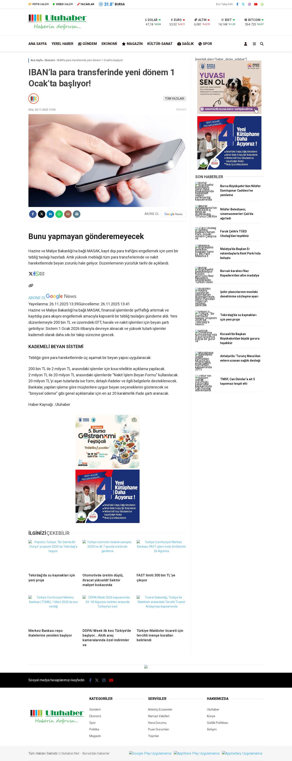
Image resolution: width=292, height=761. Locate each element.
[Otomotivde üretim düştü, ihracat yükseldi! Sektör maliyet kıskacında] (107, 555)
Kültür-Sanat (160, 44)
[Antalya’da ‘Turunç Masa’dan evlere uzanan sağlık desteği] (206, 369)
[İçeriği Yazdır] (76, 214)
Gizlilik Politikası (217, 722)
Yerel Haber (62, 44)
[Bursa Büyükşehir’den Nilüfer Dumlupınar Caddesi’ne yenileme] (206, 199)
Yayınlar (153, 736)
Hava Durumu (157, 722)
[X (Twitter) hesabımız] (243, 4)
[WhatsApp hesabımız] (262, 4)
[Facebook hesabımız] (237, 4)
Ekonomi (109, 44)
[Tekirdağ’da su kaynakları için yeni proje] (53, 555)
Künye (211, 716)
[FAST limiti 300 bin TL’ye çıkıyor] (161, 555)
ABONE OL (37, 298)
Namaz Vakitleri (159, 716)
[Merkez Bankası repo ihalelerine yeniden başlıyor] (53, 610)
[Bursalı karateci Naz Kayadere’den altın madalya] (206, 282)
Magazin (135, 44)
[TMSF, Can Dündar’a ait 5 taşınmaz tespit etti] (206, 390)
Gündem (90, 44)
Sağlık (188, 44)
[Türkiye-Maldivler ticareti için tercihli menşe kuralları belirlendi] (161, 610)
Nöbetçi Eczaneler (160, 709)
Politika (94, 729)
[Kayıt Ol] (246, 44)
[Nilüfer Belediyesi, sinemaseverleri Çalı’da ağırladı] (206, 216)
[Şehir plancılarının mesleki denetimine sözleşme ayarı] (206, 305)
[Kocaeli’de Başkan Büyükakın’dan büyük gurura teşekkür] (206, 341)
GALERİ (40, 4)
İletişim (212, 729)
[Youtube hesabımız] (256, 4)
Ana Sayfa (37, 44)
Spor (207, 44)
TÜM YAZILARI (174, 98)
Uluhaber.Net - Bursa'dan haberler (85, 753)
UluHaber (213, 709)
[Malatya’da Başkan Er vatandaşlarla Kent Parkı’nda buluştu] (206, 256)
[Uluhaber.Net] (57, 28)
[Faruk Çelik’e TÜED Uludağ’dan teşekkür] (206, 238)
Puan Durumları (158, 729)
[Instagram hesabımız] (249, 4)
